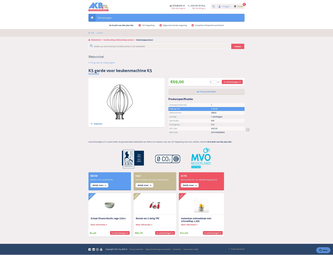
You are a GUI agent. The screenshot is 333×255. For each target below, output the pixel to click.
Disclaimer (177, 249)
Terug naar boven (238, 249)
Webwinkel (92, 17)
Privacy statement (136, 249)
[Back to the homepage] (98, 7)
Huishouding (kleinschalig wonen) (118, 40)
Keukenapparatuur (144, 40)
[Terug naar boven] (248, 130)
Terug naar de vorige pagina (102, 62)
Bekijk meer (98, 185)
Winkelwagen (105, 17)
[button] (232, 82)
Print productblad (208, 91)
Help (92, 33)
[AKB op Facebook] (90, 249)
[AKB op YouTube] (101, 249)
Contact (100, 33)
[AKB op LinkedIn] (94, 249)
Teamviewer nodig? (190, 249)
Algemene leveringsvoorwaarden (158, 249)
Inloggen (226, 6)
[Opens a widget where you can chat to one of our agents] (323, 250)
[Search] (213, 6)
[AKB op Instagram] (98, 249)
